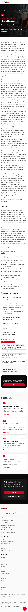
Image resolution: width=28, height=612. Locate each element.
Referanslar (3, 566)
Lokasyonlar (4, 569)
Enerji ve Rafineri (5, 539)
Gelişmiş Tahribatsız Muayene (7, 523)
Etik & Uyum (4, 564)
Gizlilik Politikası (16, 606)
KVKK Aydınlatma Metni (6, 606)
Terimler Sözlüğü (5, 573)
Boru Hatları (3, 546)
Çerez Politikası (4, 608)
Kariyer (2, 580)
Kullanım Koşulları (13, 608)
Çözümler (9, 10)
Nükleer (3, 548)
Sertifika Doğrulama (5, 596)
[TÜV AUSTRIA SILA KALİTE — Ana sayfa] (5, 2)
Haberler (3, 583)
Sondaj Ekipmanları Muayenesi (8, 532)
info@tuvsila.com (5, 589)
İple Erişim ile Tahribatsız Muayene (8, 525)
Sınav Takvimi (4, 578)
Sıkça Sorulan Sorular (6, 576)
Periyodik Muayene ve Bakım (7, 529)
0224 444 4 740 (4, 592)
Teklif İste (14, 384)
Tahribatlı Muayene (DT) (6, 527)
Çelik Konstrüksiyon (5, 543)
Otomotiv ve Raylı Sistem (6, 550)
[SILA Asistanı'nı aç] (25, 609)
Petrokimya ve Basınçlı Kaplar (7, 541)
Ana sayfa (3, 10)
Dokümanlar (4, 571)
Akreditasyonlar (4, 559)
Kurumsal (3, 557)
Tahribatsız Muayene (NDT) (18, 10)
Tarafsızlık (3, 562)
